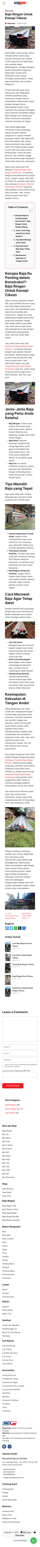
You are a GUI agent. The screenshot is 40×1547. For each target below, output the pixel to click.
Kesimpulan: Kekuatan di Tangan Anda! (22, 258)
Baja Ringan (9, 10)
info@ (5, 1477)
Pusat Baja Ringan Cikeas (23, 964)
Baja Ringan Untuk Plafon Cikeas (26, 915)
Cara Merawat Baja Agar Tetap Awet (23, 249)
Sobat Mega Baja (12, 1109)
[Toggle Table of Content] (29, 211)
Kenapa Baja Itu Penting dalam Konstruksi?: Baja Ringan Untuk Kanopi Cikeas (22, 221)
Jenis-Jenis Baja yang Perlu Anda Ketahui (23, 233)
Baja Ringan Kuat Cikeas (22, 976)
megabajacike (13, 1477)
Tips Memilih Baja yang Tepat (23, 241)
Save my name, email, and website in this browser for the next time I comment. (21, 1065)
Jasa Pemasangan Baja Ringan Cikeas (11, 915)
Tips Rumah (10, 1113)
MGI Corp (27, 1532)
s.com (21, 1477)
